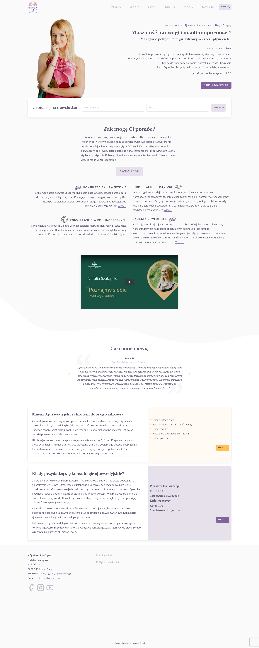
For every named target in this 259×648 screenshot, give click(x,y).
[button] (225, 7)
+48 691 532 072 (47, 573)
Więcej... (122, 206)
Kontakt (208, 7)
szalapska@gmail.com (47, 578)
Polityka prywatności (107, 562)
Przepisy (169, 7)
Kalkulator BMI (104, 555)
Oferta (116, 7)
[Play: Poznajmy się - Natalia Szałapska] (129, 282)
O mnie (188, 7)
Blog (151, 7)
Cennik (134, 7)
